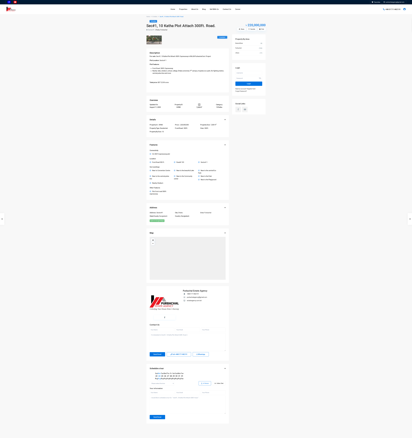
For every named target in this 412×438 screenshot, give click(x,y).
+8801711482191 (193, 294)
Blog (204, 9)
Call (179, 354)
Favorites (377, 2)
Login (249, 84)
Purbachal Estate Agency (195, 290)
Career (237, 9)
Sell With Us (214, 9)
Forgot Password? (241, 91)
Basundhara (239, 43)
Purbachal (163, 30)
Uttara (237, 53)
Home (173, 9)
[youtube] (15, 2)
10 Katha (154, 16)
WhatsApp (201, 354)
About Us (194, 9)
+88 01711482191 (393, 9)
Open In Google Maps (157, 220)
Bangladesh (163, 216)
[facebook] (9, 2)
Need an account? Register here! (245, 89)
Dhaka (157, 30)
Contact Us (227, 9)
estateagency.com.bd (194, 300)
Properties (183, 9)
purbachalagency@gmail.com (197, 297)
